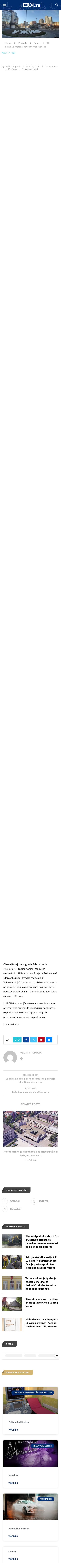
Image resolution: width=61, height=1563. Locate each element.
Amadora (13, 1475)
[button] (4, 5)
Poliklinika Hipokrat (19, 1422)
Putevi (37, 43)
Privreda (22, 43)
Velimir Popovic (13, 66)
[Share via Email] (49, 1039)
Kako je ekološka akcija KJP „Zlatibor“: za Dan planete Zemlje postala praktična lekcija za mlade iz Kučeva (41, 1262)
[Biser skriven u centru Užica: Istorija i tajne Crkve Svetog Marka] (12, 1304)
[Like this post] (18, 1039)
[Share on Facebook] (26, 1039)
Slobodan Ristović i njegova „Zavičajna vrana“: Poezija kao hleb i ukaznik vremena (41, 1323)
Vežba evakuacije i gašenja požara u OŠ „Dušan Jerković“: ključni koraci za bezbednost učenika (40, 1283)
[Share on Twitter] (33, 1039)
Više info (13, 1430)
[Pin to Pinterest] (41, 1039)
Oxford (12, 1551)
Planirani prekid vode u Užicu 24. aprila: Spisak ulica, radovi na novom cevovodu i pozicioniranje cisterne (42, 1241)
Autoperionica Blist (18, 1528)
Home (8, 43)
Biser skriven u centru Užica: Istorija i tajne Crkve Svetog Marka (41, 1303)
